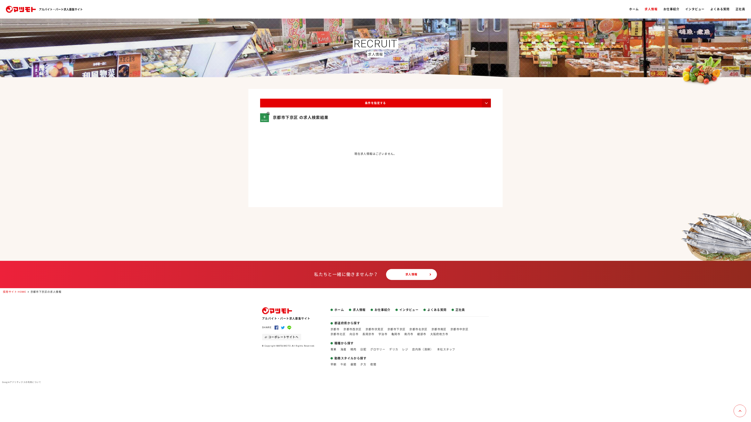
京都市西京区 (352, 329)
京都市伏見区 (375, 329)
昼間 (353, 364)
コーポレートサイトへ (283, 337)
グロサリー (377, 349)
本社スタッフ (446, 349)
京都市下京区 (396, 329)
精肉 (353, 349)
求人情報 (411, 274)
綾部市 (421, 334)
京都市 (335, 329)
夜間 (373, 364)
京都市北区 (338, 334)
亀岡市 (395, 334)
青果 (334, 349)
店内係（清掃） (422, 349)
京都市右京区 (418, 329)
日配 (363, 349)
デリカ (393, 349)
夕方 (363, 364)
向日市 (353, 334)
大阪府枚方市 (439, 334)
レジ (405, 349)
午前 (343, 364)
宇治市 (382, 334)
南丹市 (408, 334)
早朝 (334, 364)
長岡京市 (368, 334)
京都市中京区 (459, 329)
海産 (343, 349)
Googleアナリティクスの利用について (21, 382)
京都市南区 (438, 329)
